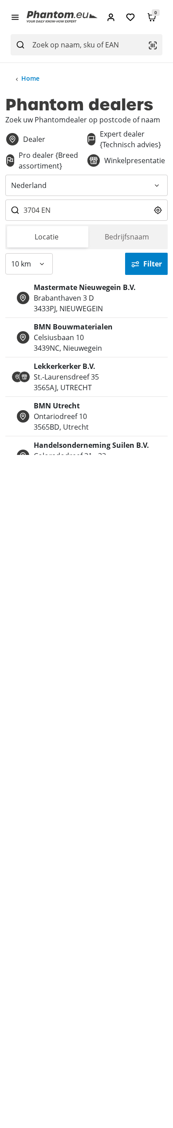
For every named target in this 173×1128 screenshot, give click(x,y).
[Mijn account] (110, 17)
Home (30, 78)
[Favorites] (130, 17)
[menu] (15, 17)
